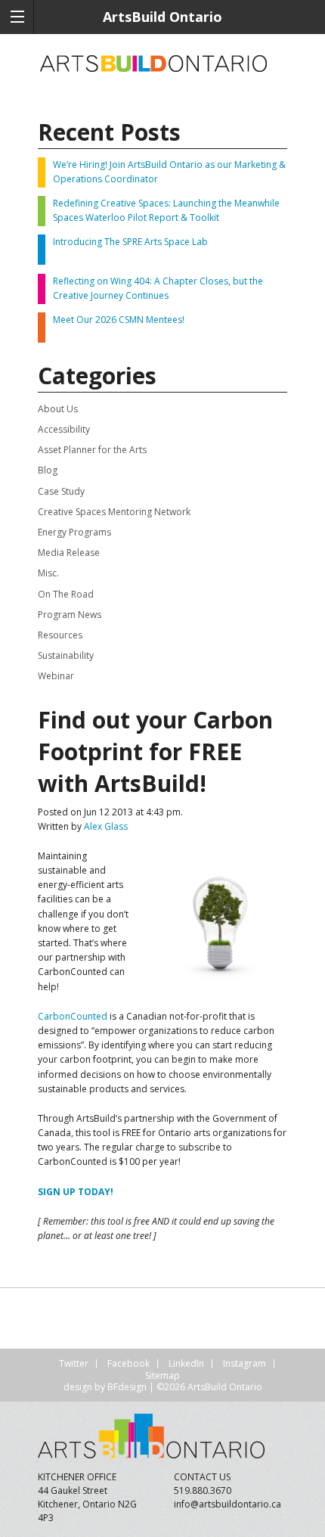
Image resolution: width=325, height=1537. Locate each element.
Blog (47, 470)
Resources (60, 635)
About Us (58, 408)
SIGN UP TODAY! (75, 1191)
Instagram (244, 1363)
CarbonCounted (72, 1016)
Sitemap (162, 1375)
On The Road (66, 594)
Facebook (128, 1363)
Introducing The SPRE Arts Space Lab (130, 241)
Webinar (56, 675)
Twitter (73, 1363)
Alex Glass (106, 826)
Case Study (61, 491)
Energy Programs (74, 532)
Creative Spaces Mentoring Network (114, 511)
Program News (69, 614)
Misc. (48, 573)
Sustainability (66, 655)
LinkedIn (186, 1363)
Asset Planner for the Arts (92, 449)
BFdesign (127, 1386)
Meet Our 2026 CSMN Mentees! (118, 319)
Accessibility (64, 429)
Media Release (69, 552)
